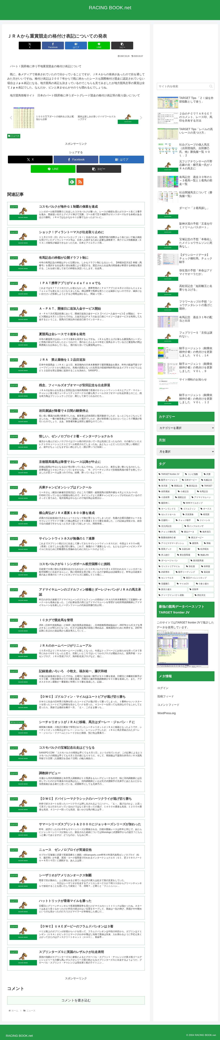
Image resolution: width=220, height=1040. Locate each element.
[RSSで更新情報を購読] (79, 181)
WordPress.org (166, 713)
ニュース (15, 136)
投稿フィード (165, 696)
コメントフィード (168, 704)
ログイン (162, 688)
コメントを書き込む (76, 1000)
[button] (122, 45)
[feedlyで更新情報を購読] (72, 181)
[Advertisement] (185, 55)
